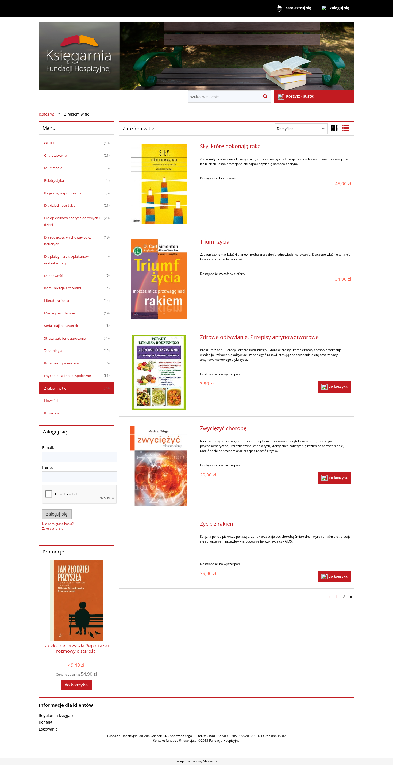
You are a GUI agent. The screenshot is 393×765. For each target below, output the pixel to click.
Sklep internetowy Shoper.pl (196, 761)
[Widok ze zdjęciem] (334, 128)
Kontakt (45, 722)
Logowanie (48, 729)
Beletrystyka (54, 180)
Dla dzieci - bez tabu (59, 205)
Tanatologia (53, 350)
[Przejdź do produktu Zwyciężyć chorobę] (158, 466)
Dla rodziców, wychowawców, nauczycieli (67, 240)
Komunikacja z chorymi (62, 288)
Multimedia (53, 168)
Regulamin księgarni (57, 715)
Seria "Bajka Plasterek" (61, 325)
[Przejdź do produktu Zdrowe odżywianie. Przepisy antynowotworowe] (158, 372)
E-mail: (48, 447)
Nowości (51, 400)
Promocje (51, 413)
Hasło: (47, 467)
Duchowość (53, 275)
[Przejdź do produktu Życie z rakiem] (158, 525)
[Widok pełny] (345, 128)
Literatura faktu (56, 300)
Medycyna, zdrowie (59, 313)
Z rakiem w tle (55, 388)
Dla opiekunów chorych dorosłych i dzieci (72, 221)
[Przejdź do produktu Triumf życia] (158, 279)
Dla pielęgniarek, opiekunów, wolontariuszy (67, 260)
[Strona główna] (196, 54)
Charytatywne (55, 155)
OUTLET (50, 143)
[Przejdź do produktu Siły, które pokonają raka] (158, 184)
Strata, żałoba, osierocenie (65, 338)
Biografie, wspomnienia (62, 193)
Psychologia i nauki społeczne (67, 375)
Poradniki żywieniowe (61, 363)
